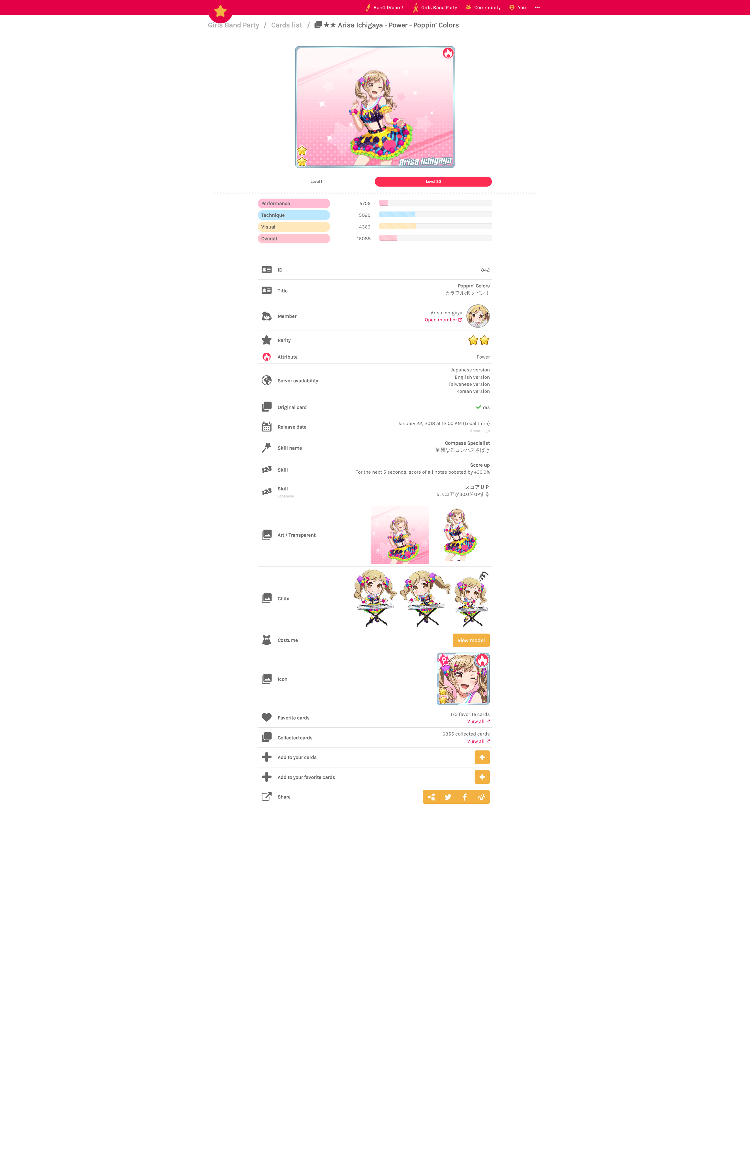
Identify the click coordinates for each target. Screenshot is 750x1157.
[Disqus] (375, 901)
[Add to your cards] (482, 757)
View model (471, 640)
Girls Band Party (234, 25)
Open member (441, 319)
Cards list (287, 25)
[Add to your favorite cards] (482, 777)
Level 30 (433, 181)
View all (476, 721)
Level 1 (316, 181)
